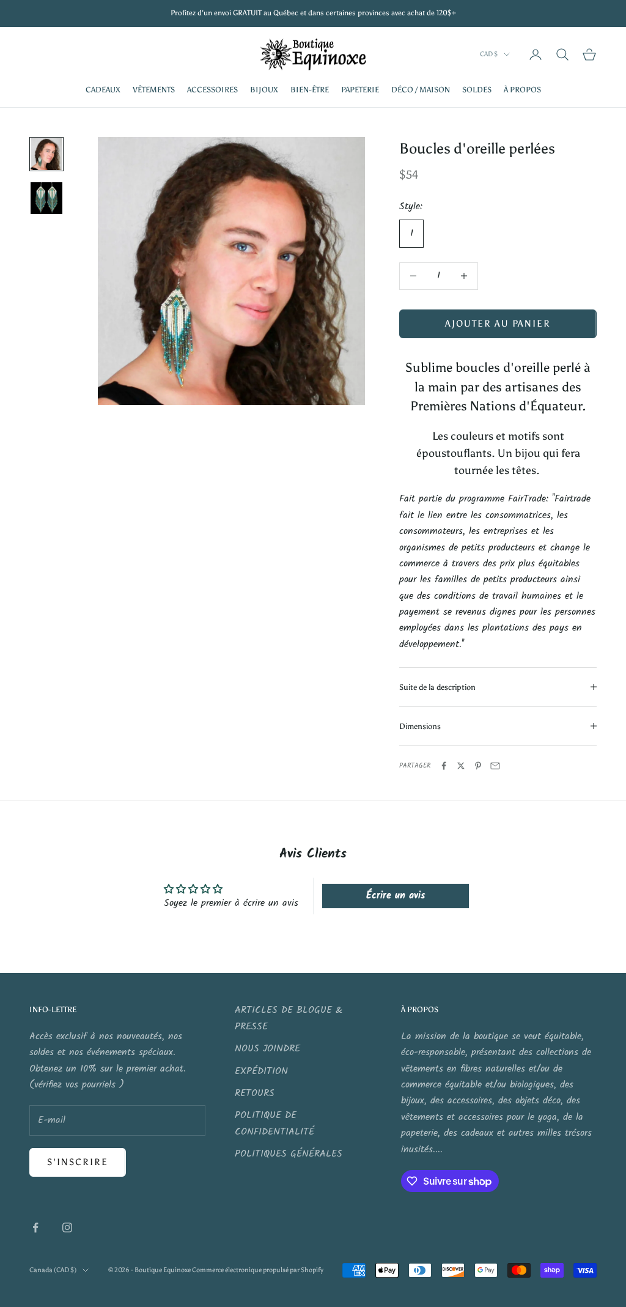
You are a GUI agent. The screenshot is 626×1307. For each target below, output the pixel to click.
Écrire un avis (395, 895)
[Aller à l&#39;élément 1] (46, 154)
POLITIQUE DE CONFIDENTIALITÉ (274, 1123)
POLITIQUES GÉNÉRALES (288, 1153)
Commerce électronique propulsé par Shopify (257, 1270)
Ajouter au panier (498, 323)
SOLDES (477, 89)
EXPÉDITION (261, 1071)
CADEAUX (103, 89)
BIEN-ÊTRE (309, 89)
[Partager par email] (495, 766)
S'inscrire (77, 1162)
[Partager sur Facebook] (444, 766)
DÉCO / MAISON (420, 89)
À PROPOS (522, 89)
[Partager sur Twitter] (461, 766)
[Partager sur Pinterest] (478, 766)
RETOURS (254, 1093)
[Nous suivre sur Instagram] (67, 1227)
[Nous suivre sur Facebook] (35, 1227)
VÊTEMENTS (154, 89)
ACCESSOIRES (212, 89)
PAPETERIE (360, 89)
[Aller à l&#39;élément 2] (46, 198)
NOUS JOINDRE (267, 1048)
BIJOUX (264, 89)
